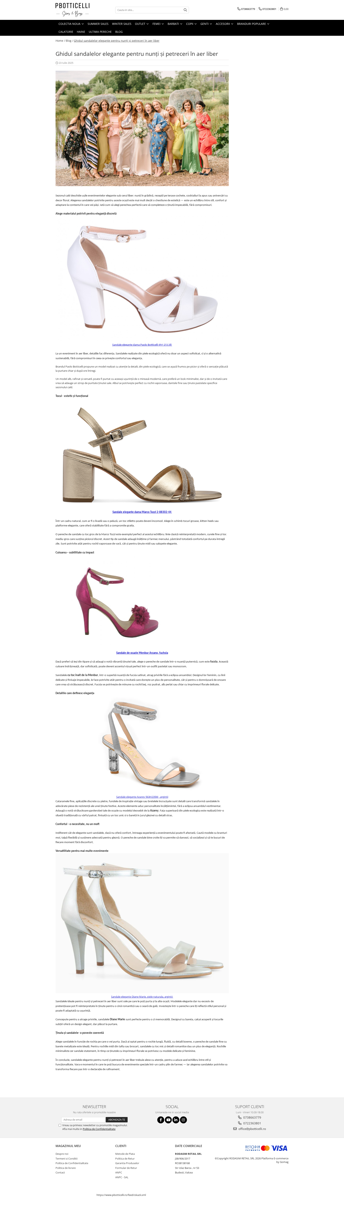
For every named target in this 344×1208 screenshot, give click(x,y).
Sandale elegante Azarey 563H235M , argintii (142, 797)
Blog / (69, 41)
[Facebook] (160, 1119)
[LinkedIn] (175, 1119)
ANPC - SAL (121, 1177)
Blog (119, 32)
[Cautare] (185, 10)
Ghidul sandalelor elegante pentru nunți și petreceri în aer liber (116, 41)
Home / (60, 41)
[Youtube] (168, 1119)
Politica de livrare (66, 1168)
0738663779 (251, 1117)
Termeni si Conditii (66, 1158)
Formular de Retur (126, 1168)
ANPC (118, 1172)
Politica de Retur (125, 1158)
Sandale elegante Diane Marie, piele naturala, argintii (142, 996)
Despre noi (62, 1154)
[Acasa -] (75, 10)
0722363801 (251, 1123)
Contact (60, 1172)
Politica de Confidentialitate (99, 1129)
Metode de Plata (125, 1154)
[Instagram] (183, 1119)
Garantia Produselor (127, 1163)
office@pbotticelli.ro (252, 1129)
